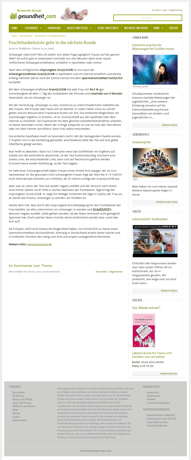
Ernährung (54, 28)
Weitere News (169, 125)
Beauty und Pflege (77, 28)
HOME (15, 28)
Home (14, 36)
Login (164, 10)
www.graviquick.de (39, 244)
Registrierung (176, 10)
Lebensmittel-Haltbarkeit (149, 219)
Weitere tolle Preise (166, 202)
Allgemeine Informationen (50, 36)
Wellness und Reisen (136, 28)
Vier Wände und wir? (146, 308)
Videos (16, 416)
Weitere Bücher (168, 373)
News (157, 28)
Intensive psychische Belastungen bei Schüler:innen (153, 47)
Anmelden (101, 271)
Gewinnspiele (141, 142)
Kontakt (156, 10)
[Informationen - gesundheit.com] (50, 14)
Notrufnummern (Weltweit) (161, 415)
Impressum (153, 392)
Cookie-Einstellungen (158, 402)
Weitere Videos (169, 290)
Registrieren (116, 271)
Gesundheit (31, 28)
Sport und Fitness (108, 28)
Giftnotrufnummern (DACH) (161, 418)
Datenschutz (153, 395)
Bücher (173, 28)
